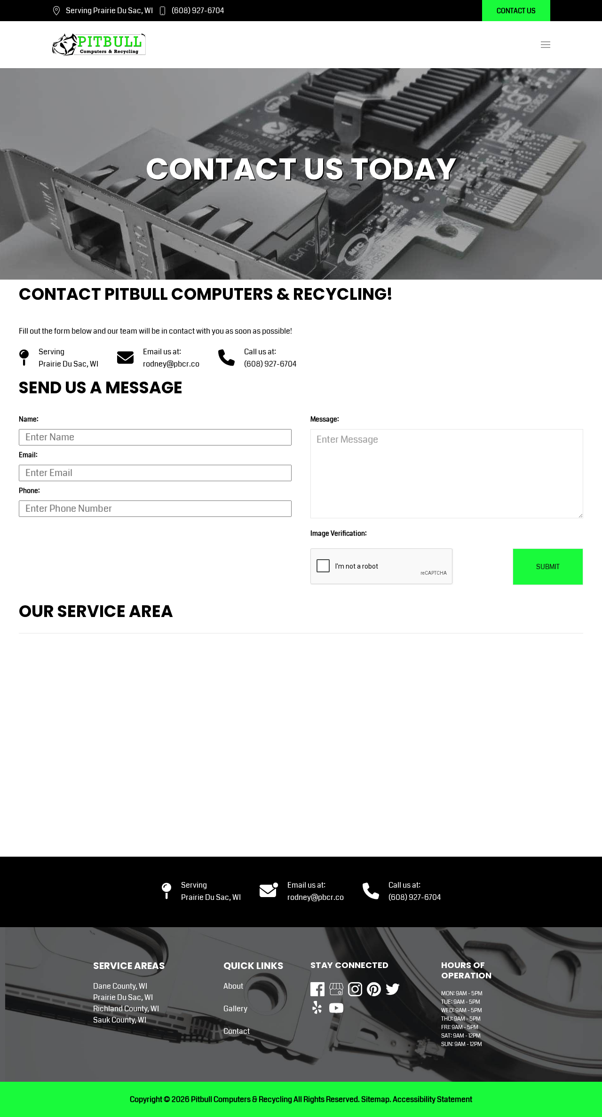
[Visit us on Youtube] (336, 1008)
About (233, 986)
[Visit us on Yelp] (317, 1008)
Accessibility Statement (432, 1099)
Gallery (235, 1008)
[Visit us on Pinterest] (374, 989)
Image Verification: (338, 533)
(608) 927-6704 (198, 10)
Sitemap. (375, 1099)
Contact (236, 1031)
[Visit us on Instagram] (355, 989)
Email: (28, 455)
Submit (548, 566)
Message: (324, 419)
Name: (29, 419)
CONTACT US (516, 11)
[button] (545, 44)
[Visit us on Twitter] (393, 989)
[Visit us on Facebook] (317, 989)
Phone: (29, 490)
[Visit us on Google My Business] (336, 989)
